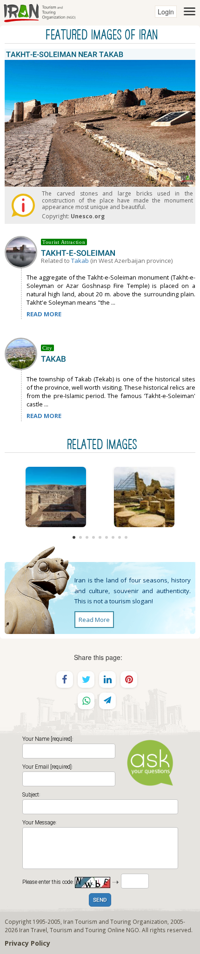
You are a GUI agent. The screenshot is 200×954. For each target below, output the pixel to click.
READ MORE (44, 314)
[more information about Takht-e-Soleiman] (23, 251)
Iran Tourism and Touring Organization (115, 921)
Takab (80, 260)
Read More (94, 619)
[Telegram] (107, 701)
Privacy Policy (27, 943)
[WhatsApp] (86, 701)
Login (166, 11)
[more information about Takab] (23, 353)
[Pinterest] (128, 679)
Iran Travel (33, 930)
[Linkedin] (107, 679)
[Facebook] (64, 679)
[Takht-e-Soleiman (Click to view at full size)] (144, 497)
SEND (100, 900)
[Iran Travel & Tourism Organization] (39, 11)
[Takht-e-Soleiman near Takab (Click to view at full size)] (56, 497)
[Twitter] (86, 679)
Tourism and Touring (78, 930)
